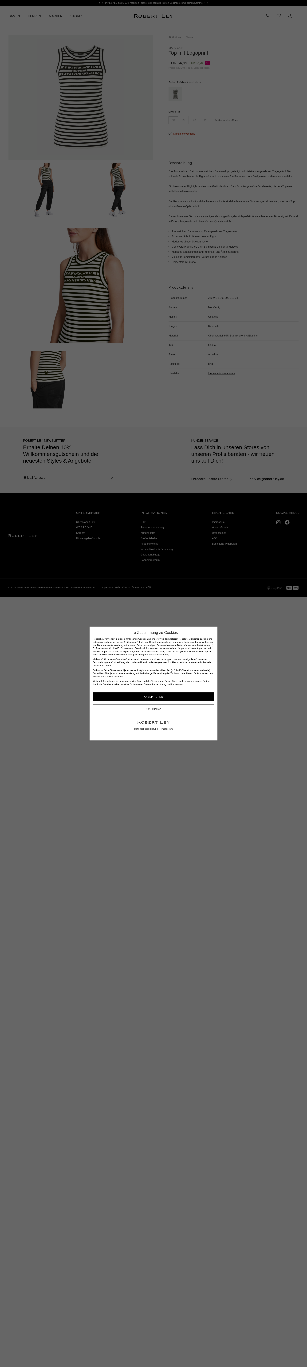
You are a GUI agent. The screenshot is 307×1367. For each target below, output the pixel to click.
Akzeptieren (153, 696)
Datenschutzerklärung (155, 684)
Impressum (177, 684)
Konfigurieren (153, 708)
